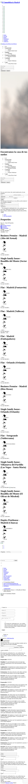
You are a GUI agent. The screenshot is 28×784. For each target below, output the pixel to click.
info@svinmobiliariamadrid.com (10, 583)
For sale (5, 36)
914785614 (6, 586)
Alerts (4, 214)
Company (5, 40)
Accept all (3, 782)
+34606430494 (6, 588)
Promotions (6, 39)
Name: (2, 645)
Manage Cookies (9, 782)
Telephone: (19, 645)
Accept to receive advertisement (9, 565)
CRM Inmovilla (10, 638)
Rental (4, 37)
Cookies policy (6, 579)
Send (2, 212)
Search (8, 70)
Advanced (3, 70)
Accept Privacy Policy (7, 563)
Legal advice (6, 578)
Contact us (5, 41)
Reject (14, 782)
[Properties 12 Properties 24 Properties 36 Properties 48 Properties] (4, 552)
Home (4, 35)
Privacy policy (6, 577)
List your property (7, 216)
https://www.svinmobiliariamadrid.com (12, 584)
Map (2, 595)
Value (2, 199)
